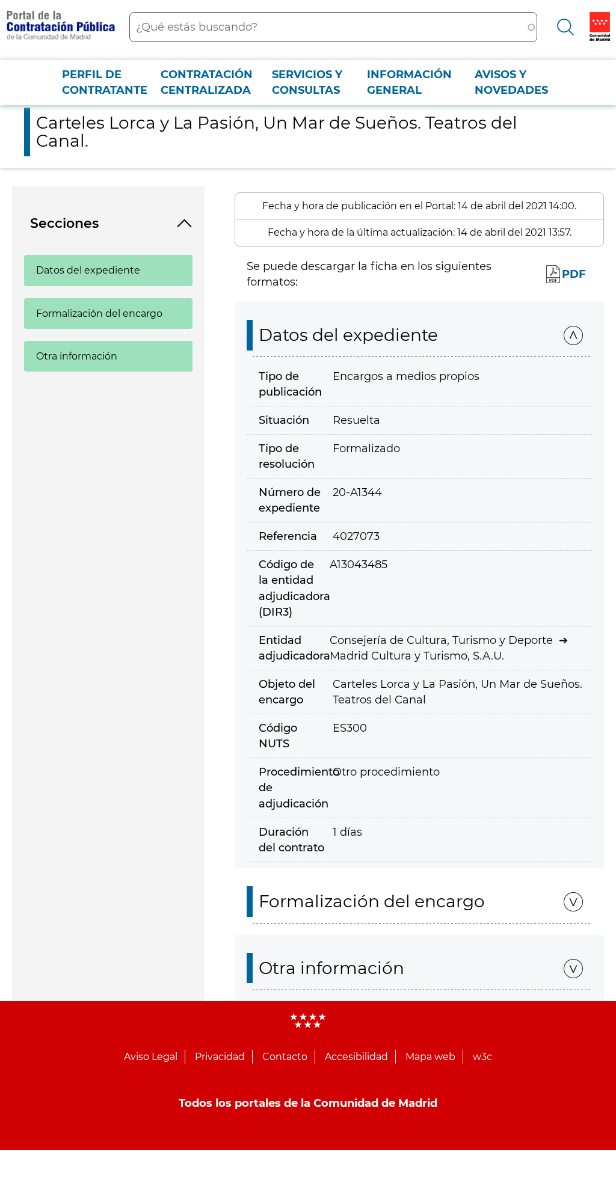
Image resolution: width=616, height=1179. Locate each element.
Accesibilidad (356, 1056)
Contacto (284, 1056)
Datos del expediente (88, 270)
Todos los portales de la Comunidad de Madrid (308, 1103)
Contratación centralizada (207, 82)
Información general (409, 82)
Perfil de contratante (104, 82)
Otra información (76, 356)
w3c (482, 1056)
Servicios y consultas (307, 82)
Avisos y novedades (511, 82)
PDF (574, 274)
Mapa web (430, 1056)
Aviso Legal (150, 1056)
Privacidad (220, 1056)
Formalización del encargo (99, 313)
